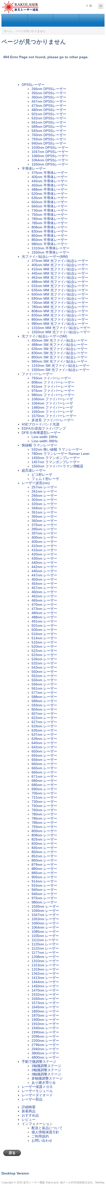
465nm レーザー (44, 600)
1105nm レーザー (45, 936)
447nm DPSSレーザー (49, 101)
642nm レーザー (44, 747)
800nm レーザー (44, 831)
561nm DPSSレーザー (49, 122)
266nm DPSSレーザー (49, 89)
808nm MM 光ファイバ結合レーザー (60, 311)
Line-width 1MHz (45, 437)
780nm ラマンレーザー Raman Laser (61, 454)
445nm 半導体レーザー (50, 181)
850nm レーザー (44, 852)
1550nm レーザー (45, 999)
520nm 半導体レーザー (50, 194)
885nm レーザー (44, 873)
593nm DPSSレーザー (49, 131)
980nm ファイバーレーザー (53, 395)
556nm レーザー (44, 684)
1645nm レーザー (45, 1007)
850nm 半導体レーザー (50, 236)
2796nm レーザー (45, 1045)
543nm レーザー (44, 667)
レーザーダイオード (37, 1095)
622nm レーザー (44, 718)
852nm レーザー (44, 856)
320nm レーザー (44, 504)
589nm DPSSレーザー (49, 126)
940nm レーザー (44, 890)
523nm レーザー (44, 655)
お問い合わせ (42, 1140)
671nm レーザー (44, 776)
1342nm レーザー (45, 973)
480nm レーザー (44, 613)
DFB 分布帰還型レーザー (41, 433)
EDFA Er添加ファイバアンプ (44, 428)
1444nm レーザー (45, 982)
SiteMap (100, 1182)
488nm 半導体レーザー (50, 189)
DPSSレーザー (33, 85)
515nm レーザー (44, 642)
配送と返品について (47, 1128)
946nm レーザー (44, 894)
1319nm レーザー (45, 969)
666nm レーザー (44, 772)
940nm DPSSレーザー (49, 143)
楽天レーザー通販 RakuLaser (41, 1182)
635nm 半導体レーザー (50, 198)
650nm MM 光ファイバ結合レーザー (60, 294)
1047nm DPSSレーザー (50, 152)
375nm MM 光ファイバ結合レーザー (60, 261)
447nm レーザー (44, 575)
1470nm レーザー (45, 990)
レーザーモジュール (37, 1091)
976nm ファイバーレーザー (53, 391)
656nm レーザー (44, 760)
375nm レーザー (44, 525)
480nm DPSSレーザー (49, 110)
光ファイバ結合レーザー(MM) (45, 256)
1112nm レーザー (45, 940)
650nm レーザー (44, 751)
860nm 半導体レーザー (50, 240)
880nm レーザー (44, 869)
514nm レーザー (44, 638)
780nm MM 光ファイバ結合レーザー (60, 307)
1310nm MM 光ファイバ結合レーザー (61, 328)
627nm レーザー (44, 722)
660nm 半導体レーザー (50, 206)
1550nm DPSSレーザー (50, 164)
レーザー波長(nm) (36, 483)
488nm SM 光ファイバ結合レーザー (60, 345)
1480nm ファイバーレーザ (52, 407)
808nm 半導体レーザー (50, 227)
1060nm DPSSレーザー (50, 156)
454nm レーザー (44, 584)
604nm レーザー (44, 709)
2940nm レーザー (45, 1049)
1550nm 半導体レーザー (51, 252)
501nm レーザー (44, 625)
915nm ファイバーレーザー (53, 386)
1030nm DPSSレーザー (50, 147)
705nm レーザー (44, 793)
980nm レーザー (44, 902)
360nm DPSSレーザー (49, 97)
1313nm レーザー (45, 965)
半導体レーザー (34, 168)
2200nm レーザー (45, 1041)
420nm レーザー (44, 554)
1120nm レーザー (45, 944)
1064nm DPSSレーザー (50, 160)
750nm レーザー (44, 806)
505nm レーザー (44, 630)
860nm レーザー (44, 860)
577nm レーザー (44, 693)
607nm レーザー (44, 714)
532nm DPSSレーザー (49, 118)
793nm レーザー (44, 827)
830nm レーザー (44, 843)
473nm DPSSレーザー (49, 106)
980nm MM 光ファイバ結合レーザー (60, 324)
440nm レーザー (44, 563)
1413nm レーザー (45, 978)
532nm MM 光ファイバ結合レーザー (60, 286)
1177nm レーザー (45, 952)
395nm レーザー (44, 529)
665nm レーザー (44, 768)
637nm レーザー (44, 734)
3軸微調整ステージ (46, 1074)
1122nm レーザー (45, 948)
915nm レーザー (44, 885)
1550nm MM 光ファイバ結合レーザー (61, 332)
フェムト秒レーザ (45, 479)
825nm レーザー (44, 839)
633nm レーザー (44, 726)
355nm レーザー (44, 516)
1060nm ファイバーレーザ (52, 399)
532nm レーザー (44, 663)
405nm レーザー (44, 542)
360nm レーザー (44, 521)
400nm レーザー (44, 537)
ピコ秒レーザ (42, 475)
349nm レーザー (44, 508)
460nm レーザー (44, 592)
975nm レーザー (44, 898)
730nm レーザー (44, 802)
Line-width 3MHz (45, 441)
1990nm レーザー (45, 1032)
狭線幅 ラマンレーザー (39, 445)
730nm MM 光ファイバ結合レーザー (60, 303)
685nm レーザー (44, 785)
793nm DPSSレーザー (49, 139)
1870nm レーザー (45, 1015)
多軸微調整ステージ (47, 1078)
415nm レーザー (44, 550)
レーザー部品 (32, 1099)
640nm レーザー (44, 743)
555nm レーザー (44, 680)
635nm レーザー (44, 730)
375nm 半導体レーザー (50, 173)
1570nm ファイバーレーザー (54, 416)
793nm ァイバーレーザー (51, 378)
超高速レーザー (34, 470)
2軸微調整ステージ (46, 1070)
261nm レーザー (44, 491)
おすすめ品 (30, 1115)
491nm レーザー (44, 621)
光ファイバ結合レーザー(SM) (44, 336)
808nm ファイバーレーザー (53, 382)
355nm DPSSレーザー (49, 93)
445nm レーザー (44, 571)
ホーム (8, 31)
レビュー (28, 1119)
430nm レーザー (44, 558)
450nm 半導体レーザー (50, 185)
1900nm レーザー (45, 1020)
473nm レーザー (44, 609)
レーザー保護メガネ (37, 1087)
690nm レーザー (44, 789)
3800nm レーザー (45, 1053)
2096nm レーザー (45, 1036)
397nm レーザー (44, 533)
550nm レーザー (44, 672)
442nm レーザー (44, 567)
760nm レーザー (44, 810)
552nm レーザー (44, 676)
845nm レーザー (44, 848)
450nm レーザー (44, 579)
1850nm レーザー (45, 1011)
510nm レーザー (44, 634)
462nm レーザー (44, 596)
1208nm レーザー (45, 957)
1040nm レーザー (45, 911)
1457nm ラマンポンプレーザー (56, 462)
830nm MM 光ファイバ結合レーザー (60, 315)
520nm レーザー (44, 646)
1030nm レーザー (45, 906)
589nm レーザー (44, 701)
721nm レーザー (44, 797)
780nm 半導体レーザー (50, 219)
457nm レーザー (44, 588)
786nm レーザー (44, 823)
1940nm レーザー (45, 1028)
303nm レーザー (44, 500)
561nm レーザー (44, 688)
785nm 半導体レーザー (50, 223)
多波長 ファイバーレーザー (53, 420)
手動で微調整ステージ (39, 1062)
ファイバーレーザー (37, 374)
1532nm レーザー (45, 994)
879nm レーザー (44, 864)
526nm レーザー (44, 659)
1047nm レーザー (45, 915)
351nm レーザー (44, 512)
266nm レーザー (44, 495)
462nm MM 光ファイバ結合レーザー (60, 277)
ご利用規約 (40, 1136)
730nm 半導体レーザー (50, 210)
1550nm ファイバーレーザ (52, 412)
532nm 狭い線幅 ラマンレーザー (57, 449)
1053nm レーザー (45, 919)
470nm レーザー (44, 604)
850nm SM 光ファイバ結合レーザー (60, 357)
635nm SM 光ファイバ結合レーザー (60, 349)
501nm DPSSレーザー (49, 114)
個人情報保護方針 (45, 1132)
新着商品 (28, 1111)
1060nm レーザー (45, 923)
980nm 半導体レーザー (50, 244)
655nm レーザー (44, 755)
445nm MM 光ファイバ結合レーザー (60, 273)
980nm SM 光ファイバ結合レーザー (60, 361)
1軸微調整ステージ (46, 1066)
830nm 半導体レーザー (50, 231)
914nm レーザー (44, 881)
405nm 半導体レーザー (50, 177)
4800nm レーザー (45, 1057)
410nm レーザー (44, 546)
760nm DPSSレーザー (49, 135)
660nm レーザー (44, 764)
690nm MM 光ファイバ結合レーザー (60, 298)
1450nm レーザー (45, 986)
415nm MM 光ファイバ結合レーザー (60, 269)
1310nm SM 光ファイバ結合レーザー (60, 365)
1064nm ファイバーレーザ (52, 403)
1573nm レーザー (45, 1003)
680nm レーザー (44, 781)
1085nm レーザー (45, 932)
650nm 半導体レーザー (50, 202)
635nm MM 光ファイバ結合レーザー (60, 290)
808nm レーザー (44, 835)
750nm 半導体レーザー (50, 215)
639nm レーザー (44, 739)
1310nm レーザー (45, 961)
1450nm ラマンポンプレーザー (56, 458)
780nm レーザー (44, 814)
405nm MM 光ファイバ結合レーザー (60, 265)
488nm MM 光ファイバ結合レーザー (60, 282)
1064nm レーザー (45, 927)
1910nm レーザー (45, 1024)
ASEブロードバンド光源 (40, 424)
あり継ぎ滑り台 (44, 1082)
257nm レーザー (44, 487)
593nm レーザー (44, 705)
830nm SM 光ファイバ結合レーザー (60, 353)
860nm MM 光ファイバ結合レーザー (60, 319)
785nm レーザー (44, 818)
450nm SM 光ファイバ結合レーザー (60, 340)
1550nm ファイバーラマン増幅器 (57, 466)
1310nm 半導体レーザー (51, 248)
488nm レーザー (44, 617)
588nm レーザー (44, 697)
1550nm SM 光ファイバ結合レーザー (60, 370)
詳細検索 (28, 1107)
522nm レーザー (44, 651)
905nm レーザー (44, 877)
